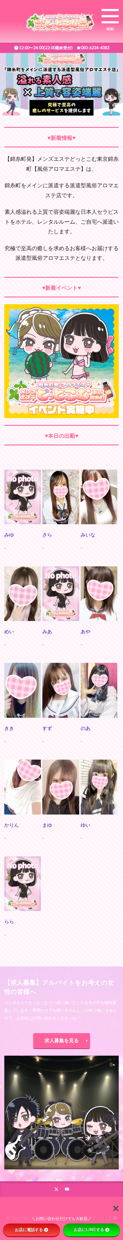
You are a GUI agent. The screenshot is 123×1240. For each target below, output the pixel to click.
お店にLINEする (89, 1229)
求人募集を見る (62, 1040)
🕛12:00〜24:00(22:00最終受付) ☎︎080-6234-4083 (61, 47)
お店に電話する (29, 1229)
